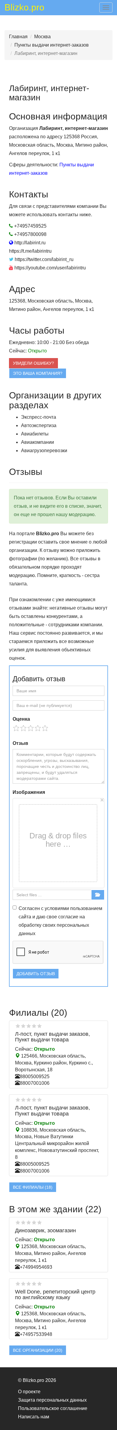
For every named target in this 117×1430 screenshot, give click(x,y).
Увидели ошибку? (33, 363)
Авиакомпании (37, 442)
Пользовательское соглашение (52, 1408)
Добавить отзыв (35, 973)
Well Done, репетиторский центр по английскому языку (55, 1295)
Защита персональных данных (52, 1400)
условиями (57, 908)
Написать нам (33, 1416)
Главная (18, 36)
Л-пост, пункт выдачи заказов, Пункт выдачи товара (52, 1037)
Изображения (29, 792)
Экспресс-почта (38, 417)
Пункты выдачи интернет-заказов (51, 44)
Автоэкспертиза (38, 425)
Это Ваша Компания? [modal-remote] (37, 373)
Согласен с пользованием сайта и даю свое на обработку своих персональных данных (60, 921)
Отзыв (20, 743)
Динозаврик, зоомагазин (45, 1230)
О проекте (29, 1391)
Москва (42, 36)
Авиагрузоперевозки (44, 450)
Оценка (21, 719)
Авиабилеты (35, 433)
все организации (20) (37, 1350)
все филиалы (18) (32, 1187)
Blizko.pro (24, 8)
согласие (68, 916)
